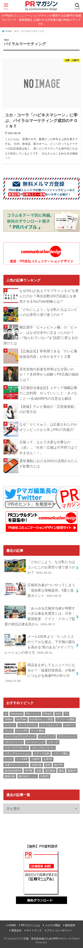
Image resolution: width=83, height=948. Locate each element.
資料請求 (70, 925)
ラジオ (8, 759)
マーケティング (35, 742)
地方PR (58, 764)
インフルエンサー (50, 725)
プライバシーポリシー (59, 930)
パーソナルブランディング (20, 736)
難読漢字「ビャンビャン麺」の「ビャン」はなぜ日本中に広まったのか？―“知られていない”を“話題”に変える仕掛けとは (40, 335)
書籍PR (71, 770)
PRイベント (33, 713)
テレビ (8, 730)
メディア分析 (41, 753)
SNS (58, 713)
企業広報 (36, 764)
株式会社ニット (28, 776)
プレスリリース (14, 742)
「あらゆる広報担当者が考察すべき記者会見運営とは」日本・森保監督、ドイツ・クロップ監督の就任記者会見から (39, 616)
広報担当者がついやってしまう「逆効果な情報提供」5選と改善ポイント (51, 590)
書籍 (61, 770)
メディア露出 (60, 753)
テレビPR (21, 730)
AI (6, 713)
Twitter (8, 719)
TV (66, 713)
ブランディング (67, 736)
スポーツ (69, 725)
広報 (38, 770)
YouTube (21, 719)
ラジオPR (21, 759)
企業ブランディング (16, 764)
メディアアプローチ (16, 747)
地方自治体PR (13, 770)
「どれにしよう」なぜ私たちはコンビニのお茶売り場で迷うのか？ (48, 312)
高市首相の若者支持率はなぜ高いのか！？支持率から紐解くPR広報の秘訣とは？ (49, 374)
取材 (47, 764)
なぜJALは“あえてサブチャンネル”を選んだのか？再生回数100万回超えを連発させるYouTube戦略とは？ (49, 296)
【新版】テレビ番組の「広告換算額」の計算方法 (48, 409)
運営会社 (16, 930)
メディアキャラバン (42, 747)
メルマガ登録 (52, 925)
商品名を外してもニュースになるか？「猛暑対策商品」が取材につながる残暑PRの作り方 (40, 673)
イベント (10, 725)
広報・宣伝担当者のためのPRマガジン (45, 938)
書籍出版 (10, 776)
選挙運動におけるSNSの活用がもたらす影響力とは (48, 463)
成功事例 (50, 770)
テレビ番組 (37, 730)
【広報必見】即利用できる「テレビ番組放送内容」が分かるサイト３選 (48, 353)
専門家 (29, 770)
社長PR (44, 776)
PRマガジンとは (30, 925)
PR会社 (47, 713)
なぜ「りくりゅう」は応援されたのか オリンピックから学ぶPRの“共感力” (49, 427)
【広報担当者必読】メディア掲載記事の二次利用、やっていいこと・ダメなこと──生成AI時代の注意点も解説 (48, 393)
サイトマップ (34, 930)
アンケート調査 (65, 719)
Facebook (16, 713)
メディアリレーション (17, 753)
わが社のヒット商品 (41, 719)
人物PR (35, 759)
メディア (53, 742)
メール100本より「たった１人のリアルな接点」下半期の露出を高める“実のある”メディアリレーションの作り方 (39, 644)
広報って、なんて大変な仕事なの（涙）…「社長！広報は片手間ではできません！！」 (48, 447)
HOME (12, 925)
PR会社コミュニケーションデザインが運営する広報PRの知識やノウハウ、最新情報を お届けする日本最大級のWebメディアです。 (41, 20)
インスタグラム (28, 725)
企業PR (47, 759)
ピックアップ (46, 736)
